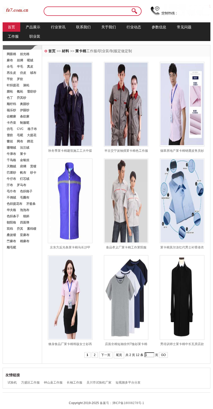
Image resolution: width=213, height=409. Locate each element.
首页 (11, 27)
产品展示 (33, 27)
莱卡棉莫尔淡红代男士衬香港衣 (182, 247)
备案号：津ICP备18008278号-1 (122, 403)
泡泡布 (24, 210)
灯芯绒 (24, 179)
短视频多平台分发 (128, 382)
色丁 (10, 98)
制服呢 (24, 122)
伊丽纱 (24, 110)
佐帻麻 (11, 116)
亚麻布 (24, 235)
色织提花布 (14, 204)
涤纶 (26, 85)
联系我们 (83, 27)
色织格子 (26, 191)
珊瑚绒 (11, 147)
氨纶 (20, 91)
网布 (20, 141)
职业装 (34, 36)
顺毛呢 (11, 247)
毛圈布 (24, 197)
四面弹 (24, 222)
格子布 (32, 129)
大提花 (31, 135)
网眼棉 (11, 54)
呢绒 (30, 60)
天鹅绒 (11, 166)
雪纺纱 (31, 91)
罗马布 (21, 185)
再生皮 (11, 73)
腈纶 (10, 91)
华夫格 (11, 210)
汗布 (10, 185)
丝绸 (20, 60)
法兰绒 (24, 147)
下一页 (105, 355)
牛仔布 (11, 179)
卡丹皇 (11, 122)
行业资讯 (58, 27)
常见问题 (184, 27)
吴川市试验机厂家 (98, 382)
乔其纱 (21, 98)
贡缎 (33, 166)
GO (163, 355)
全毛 (10, 66)
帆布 (23, 172)
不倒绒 (11, 197)
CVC (20, 129)
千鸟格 (11, 160)
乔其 (20, 228)
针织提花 (13, 85)
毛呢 (20, 135)
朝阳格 (11, 222)
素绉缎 (31, 228)
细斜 (26, 216)
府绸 (23, 166)
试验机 (12, 382)
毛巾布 (11, 191)
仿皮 (23, 73)
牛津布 (11, 154)
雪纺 (10, 135)
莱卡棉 (80, 51)
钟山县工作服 (53, 382)
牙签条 (31, 204)
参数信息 (159, 27)
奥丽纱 (24, 104)
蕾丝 (10, 141)
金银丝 (24, 160)
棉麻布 (24, 241)
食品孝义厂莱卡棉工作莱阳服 (126, 247)
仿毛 (10, 129)
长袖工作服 (74, 382)
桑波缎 (11, 235)
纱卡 (33, 172)
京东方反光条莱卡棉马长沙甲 (70, 247)
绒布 (33, 73)
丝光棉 (24, 54)
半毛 (20, 66)
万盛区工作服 (30, 382)
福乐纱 (11, 110)
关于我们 (108, 27)
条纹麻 (24, 116)
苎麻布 (11, 241)
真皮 (30, 66)
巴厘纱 (11, 172)
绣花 (30, 141)
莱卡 (23, 154)
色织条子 (13, 216)
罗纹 (20, 79)
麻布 (10, 60)
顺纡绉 (11, 104)
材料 (65, 51)
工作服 (13, 36)
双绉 (10, 228)
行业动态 (134, 27)
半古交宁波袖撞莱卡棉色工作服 (126, 151)
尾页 (119, 355)
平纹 (10, 79)
